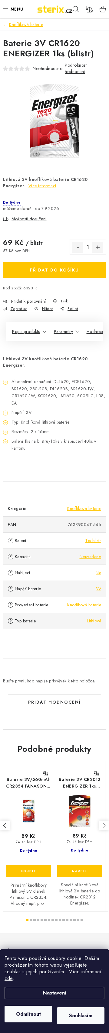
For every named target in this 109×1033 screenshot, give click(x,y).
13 (74, 920)
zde (9, 978)
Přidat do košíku (54, 270)
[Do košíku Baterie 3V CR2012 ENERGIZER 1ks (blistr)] (79, 871)
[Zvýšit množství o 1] (97, 247)
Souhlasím (80, 1015)
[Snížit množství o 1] (77, 247)
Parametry (63, 331)
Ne (98, 573)
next (104, 825)
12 (71, 920)
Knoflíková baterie (84, 508)
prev (5, 825)
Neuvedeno (90, 557)
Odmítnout (28, 1014)
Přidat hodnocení (54, 702)
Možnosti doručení (29, 219)
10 (63, 920)
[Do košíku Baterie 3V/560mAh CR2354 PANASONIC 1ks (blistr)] (28, 871)
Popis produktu (26, 331)
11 (67, 920)
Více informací (42, 186)
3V (98, 589)
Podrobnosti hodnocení (76, 68)
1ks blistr (93, 541)
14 (78, 920)
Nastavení (54, 992)
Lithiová (94, 621)
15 (82, 920)
